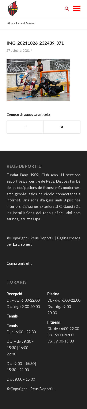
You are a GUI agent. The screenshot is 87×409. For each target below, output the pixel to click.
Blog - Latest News (20, 23)
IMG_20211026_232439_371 (35, 43)
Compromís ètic (19, 263)
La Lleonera (22, 244)
